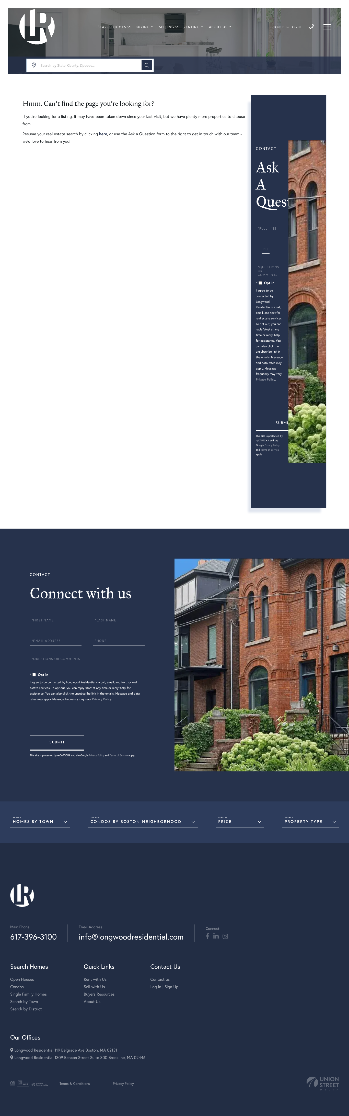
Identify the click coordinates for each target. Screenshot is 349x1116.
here (103, 134)
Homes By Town (33, 822)
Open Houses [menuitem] (22, 979)
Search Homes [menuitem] (112, 27)
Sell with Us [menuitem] (94, 986)
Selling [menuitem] (166, 27)
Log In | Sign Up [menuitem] (164, 986)
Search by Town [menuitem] (24, 1001)
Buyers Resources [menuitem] (99, 994)
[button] (147, 65)
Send (283, 423)
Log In (296, 27)
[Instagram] (225, 936)
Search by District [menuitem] (26, 1009)
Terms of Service (270, 449)
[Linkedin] (216, 936)
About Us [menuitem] (218, 27)
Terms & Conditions (75, 1083)
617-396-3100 (33, 936)
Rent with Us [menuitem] (95, 979)
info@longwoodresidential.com (131, 936)
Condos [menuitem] (17, 986)
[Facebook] (208, 936)
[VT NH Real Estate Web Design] (323, 1084)
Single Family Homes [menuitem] (28, 994)
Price (225, 822)
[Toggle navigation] (327, 26)
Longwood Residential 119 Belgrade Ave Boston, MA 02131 (65, 1050)
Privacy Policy (265, 380)
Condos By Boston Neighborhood (135, 822)
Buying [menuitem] (143, 27)
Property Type (303, 822)
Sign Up (278, 27)
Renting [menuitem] (192, 27)
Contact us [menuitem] (160, 979)
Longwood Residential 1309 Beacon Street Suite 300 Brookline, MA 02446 (79, 1057)
